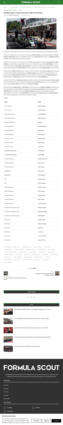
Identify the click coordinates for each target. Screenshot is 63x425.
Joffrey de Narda (9, 254)
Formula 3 (6, 392)
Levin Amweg (45, 254)
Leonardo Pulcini (35, 254)
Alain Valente (8, 247)
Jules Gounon (18, 254)
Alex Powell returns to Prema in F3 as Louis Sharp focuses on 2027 (31, 327)
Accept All (56, 420)
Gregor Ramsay (32, 252)
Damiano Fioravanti (30, 249)
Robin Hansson (8, 259)
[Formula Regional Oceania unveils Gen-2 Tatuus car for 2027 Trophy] (8, 321)
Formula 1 (6, 385)
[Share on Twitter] (31, 268)
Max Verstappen (38, 257)
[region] (31, 419)
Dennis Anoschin (41, 249)
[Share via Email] (34, 268)
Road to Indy (7, 398)
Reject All (46, 420)
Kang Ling (26, 254)
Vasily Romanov (8, 262)
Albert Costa (16, 247)
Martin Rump (8, 257)
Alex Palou (47, 247)
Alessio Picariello (38, 247)
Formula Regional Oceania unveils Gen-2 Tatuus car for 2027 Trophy (31, 318)
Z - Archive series (13, 7)
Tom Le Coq (36, 259)
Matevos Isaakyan (17, 257)
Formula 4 (6, 395)
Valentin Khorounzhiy (14, 15)
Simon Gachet (17, 259)
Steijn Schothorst (27, 259)
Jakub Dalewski (51, 252)
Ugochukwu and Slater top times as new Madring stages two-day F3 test (32, 309)
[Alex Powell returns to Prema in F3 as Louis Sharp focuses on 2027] (8, 330)
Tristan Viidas (45, 259)
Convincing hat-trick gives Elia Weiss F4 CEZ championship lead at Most (32, 337)
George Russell (23, 252)
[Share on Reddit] (33, 268)
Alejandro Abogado (26, 247)
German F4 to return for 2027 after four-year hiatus (27, 346)
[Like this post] (28, 268)
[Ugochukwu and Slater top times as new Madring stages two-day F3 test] (8, 312)
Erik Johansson (51, 249)
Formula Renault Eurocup (25, 7)
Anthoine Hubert (8, 249)
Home (5, 7)
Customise (36, 420)
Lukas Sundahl (53, 254)
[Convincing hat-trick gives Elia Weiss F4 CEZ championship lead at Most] (8, 339)
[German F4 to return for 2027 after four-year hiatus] (8, 349)
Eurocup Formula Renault (11, 252)
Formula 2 (6, 388)
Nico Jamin (47, 257)
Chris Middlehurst (19, 249)
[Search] (58, 2)
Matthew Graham (28, 257)
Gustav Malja (42, 252)
